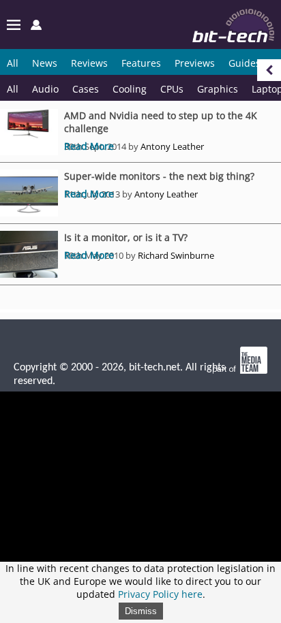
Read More (89, 146)
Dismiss (141, 611)
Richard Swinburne (176, 255)
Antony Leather (172, 146)
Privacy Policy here (160, 594)
